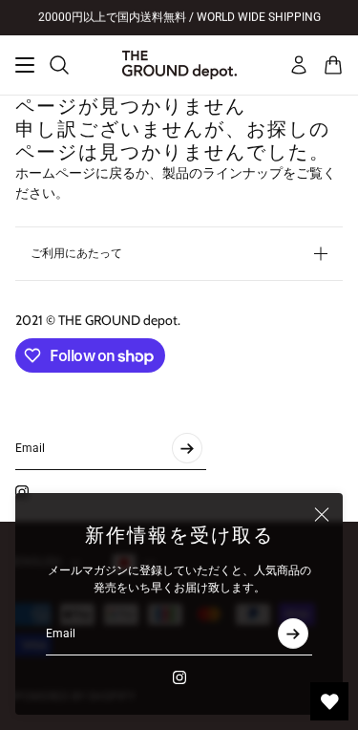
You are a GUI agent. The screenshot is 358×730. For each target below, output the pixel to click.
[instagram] (179, 677)
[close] (321, 514)
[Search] (59, 65)
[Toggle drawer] (24, 65)
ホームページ (55, 173)
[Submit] (293, 633)
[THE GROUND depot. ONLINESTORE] (179, 65)
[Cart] (333, 65)
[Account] (298, 65)
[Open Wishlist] (329, 701)
